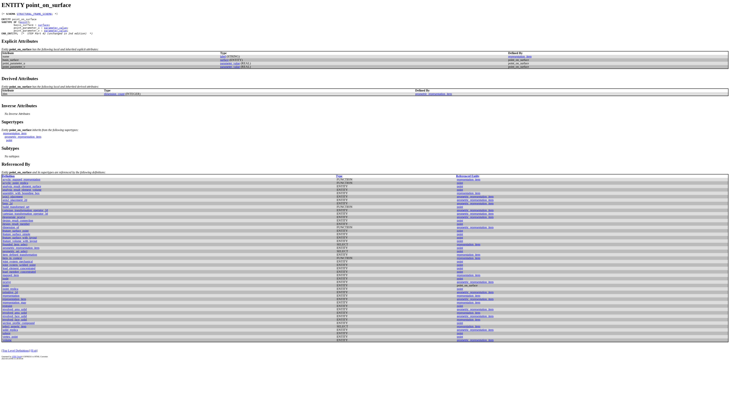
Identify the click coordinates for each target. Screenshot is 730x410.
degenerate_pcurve (14, 217)
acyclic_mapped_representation (21, 179)
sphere (6, 333)
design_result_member (16, 224)
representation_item (520, 56)
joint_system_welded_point (19, 264)
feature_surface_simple (16, 234)
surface (43, 25)
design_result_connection (18, 220)
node (6, 278)
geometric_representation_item (433, 93)
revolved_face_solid (15, 316)
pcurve (7, 282)
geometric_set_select (15, 251)
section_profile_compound (19, 323)
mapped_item (11, 275)
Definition (8, 176)
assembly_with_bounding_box (21, 193)
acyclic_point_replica (15, 182)
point (23, 22)
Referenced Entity (467, 176)
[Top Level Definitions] (16, 350)
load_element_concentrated (19, 268)
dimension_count (114, 93)
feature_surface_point (16, 230)
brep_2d (8, 203)
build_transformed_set (16, 206)
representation (11, 295)
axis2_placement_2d (15, 200)
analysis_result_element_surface (22, 186)
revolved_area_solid (15, 309)
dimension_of (11, 227)
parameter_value (55, 27)
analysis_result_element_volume (22, 189)
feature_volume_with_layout (20, 241)
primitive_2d (10, 292)
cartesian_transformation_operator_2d (25, 210)
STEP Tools (16, 357)
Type (339, 176)
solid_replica (10, 329)
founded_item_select (15, 244)
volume (7, 340)
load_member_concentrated (19, 271)
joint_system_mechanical (18, 261)
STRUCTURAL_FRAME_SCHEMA (34, 14)
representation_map (14, 302)
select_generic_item (14, 326)
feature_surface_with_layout (20, 237)
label (223, 56)
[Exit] (34, 350)
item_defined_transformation (20, 254)
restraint (7, 306)
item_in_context (12, 258)
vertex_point (10, 336)
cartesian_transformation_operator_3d (25, 213)
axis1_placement (13, 196)
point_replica (10, 288)
